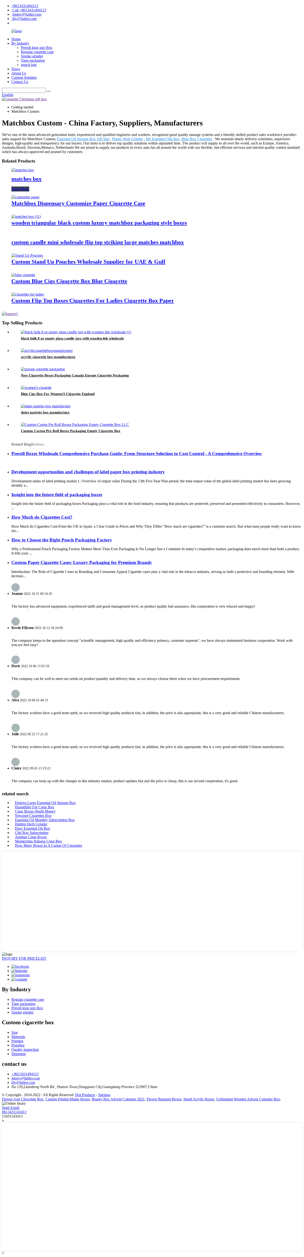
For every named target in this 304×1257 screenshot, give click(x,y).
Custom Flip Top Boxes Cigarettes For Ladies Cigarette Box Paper (92, 301)
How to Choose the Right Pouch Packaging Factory (61, 539)
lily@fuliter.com (24, 19)
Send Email (10, 1108)
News (15, 69)
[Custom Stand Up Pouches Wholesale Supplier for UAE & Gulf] (27, 255)
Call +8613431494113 (28, 10)
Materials (18, 1037)
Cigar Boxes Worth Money (35, 811)
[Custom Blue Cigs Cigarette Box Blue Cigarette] (23, 275)
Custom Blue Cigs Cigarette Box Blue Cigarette (69, 281)
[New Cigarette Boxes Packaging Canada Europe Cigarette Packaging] (43, 369)
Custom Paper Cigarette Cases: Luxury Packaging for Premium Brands (81, 562)
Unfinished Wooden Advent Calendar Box (248, 1099)
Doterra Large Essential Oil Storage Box (45, 803)
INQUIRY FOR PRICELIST (24, 958)
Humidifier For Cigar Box (34, 807)
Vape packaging (33, 60)
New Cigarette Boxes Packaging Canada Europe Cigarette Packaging (75, 375)
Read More (20, 189)
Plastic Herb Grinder (127, 139)
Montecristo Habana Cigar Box (38, 841)
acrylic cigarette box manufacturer (48, 357)
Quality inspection (25, 1050)
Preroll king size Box (36, 48)
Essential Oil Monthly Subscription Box (45, 820)
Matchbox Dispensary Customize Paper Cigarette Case (78, 203)
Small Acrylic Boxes (198, 1099)
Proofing (17, 1045)
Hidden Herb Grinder (31, 824)
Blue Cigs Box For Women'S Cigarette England (58, 394)
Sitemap (104, 1095)
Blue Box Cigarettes (197, 139)
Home (16, 39)
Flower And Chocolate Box (22, 1099)
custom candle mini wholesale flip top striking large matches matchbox (97, 242)
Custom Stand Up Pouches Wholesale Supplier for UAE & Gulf (88, 262)
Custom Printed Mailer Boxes (67, 1099)
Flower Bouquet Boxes (164, 1099)
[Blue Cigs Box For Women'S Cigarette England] (36, 388)
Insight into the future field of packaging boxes (56, 494)
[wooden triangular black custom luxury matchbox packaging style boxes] (26, 216)
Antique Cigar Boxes (31, 837)
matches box (26, 179)
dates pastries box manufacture (45, 412)
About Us (18, 73)
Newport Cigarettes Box (33, 816)
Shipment (18, 1054)
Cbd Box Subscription (31, 833)
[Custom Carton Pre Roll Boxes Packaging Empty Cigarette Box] (75, 425)
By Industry (20, 43)
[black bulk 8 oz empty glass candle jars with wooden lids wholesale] (76, 332)
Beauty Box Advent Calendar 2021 (118, 1099)
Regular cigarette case (37, 52)
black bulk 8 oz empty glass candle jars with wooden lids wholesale (72, 338)
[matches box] (22, 170)
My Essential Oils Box (163, 139)
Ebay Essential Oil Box (32, 828)
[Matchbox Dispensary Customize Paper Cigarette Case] (25, 197)
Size (14, 1032)
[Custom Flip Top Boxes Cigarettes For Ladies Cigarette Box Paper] (27, 294)
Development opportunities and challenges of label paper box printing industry (88, 471)
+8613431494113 (24, 6)
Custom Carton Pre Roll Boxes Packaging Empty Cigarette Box (70, 431)
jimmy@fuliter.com (26, 14)
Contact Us (19, 82)
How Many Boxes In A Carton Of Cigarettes (48, 845)
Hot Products (85, 1095)
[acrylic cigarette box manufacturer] (47, 351)
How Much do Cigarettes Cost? (41, 517)
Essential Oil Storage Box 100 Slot (83, 139)
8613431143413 (14, 1112)
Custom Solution (24, 77)
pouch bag (29, 65)
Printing (17, 1041)
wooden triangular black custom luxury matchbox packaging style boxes (99, 223)
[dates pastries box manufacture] (46, 406)
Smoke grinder (32, 56)
